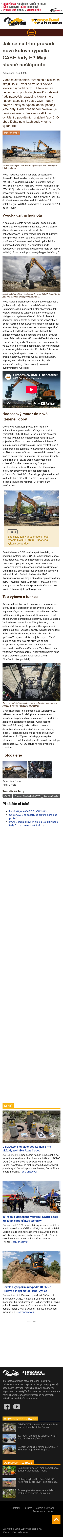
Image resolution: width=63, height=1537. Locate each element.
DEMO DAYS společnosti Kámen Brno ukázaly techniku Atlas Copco (38, 1426)
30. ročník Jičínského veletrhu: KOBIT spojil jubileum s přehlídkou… (38, 1437)
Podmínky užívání (44, 1507)
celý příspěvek (29, 1171)
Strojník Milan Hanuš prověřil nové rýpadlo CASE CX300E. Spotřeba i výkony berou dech (28, 540)
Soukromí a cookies (43, 1511)
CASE (7, 796)
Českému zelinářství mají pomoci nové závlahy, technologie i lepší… (38, 1469)
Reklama (27, 1507)
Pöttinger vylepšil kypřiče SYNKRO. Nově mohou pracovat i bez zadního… (38, 1480)
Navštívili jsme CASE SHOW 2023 (28, 811)
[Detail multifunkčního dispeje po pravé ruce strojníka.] (40, 777)
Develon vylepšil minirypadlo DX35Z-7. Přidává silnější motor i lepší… (38, 1448)
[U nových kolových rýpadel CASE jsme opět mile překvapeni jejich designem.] (31, 162)
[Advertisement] (31, 964)
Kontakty (15, 1507)
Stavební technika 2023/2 (27, 796)
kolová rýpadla (51, 796)
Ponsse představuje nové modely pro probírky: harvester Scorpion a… (37, 1492)
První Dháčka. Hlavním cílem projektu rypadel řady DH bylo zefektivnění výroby (33, 823)
